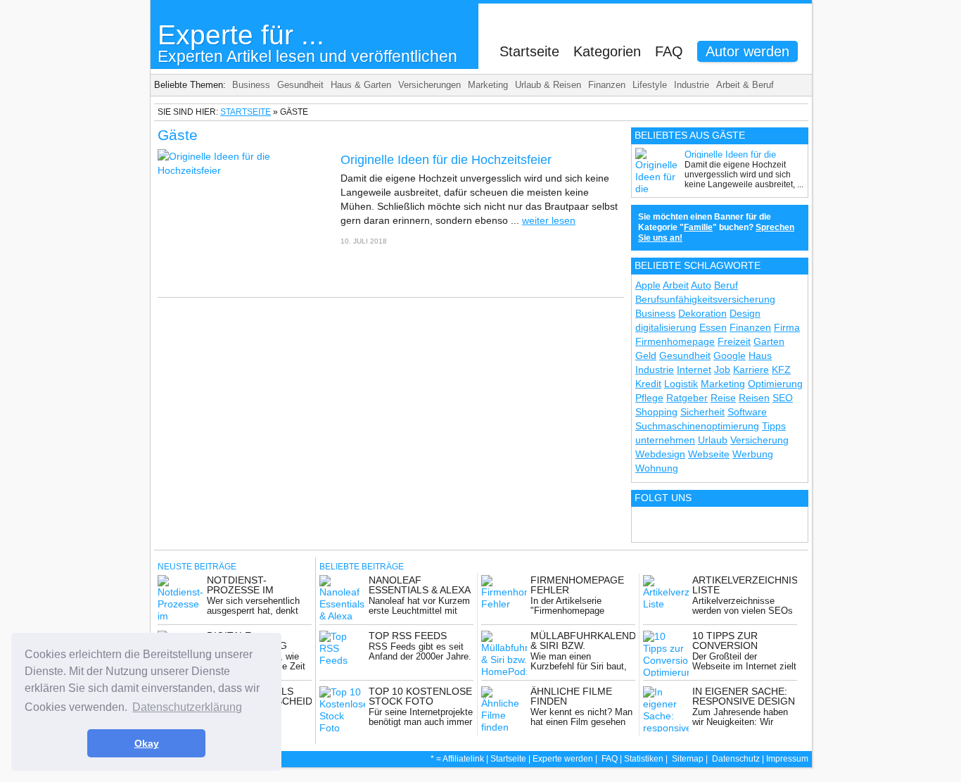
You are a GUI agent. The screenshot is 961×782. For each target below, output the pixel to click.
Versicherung (759, 440)
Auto (701, 285)
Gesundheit (300, 85)
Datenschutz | (739, 759)
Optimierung (775, 383)
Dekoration (702, 313)
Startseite (529, 51)
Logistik (681, 383)
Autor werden (747, 51)
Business (251, 85)
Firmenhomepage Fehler (577, 584)
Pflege (649, 397)
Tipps (774, 425)
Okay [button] (146, 743)
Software (747, 411)
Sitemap (688, 759)
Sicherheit (702, 411)
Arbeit (676, 285)
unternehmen (665, 440)
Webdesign (660, 454)
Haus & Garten (361, 85)
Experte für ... (307, 42)
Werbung (752, 454)
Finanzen (606, 85)
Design (745, 313)
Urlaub (712, 440)
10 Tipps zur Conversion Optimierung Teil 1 (743, 645)
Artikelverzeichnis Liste (745, 584)
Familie (698, 227)
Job (722, 369)
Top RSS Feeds (408, 635)
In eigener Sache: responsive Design (743, 696)
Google (729, 355)
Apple (648, 285)
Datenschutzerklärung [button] (187, 707)
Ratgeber (687, 397)
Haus (760, 355)
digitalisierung (665, 327)
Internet (694, 369)
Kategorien (607, 51)
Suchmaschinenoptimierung (697, 425)
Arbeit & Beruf (745, 85)
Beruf (726, 285)
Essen (713, 327)
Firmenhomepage (675, 341)
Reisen (754, 397)
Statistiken (643, 759)
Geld (645, 355)
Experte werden (563, 759)
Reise (723, 397)
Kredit (648, 383)
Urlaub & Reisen (548, 85)
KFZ (781, 369)
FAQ (669, 51)
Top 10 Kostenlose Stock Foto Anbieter (420, 701)
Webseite (709, 454)
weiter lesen (548, 220)
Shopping (656, 411)
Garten (768, 341)
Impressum (787, 759)
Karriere (751, 369)
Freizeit (734, 341)
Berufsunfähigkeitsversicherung (705, 299)
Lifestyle (649, 85)
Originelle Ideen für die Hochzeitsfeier (448, 160)
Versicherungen (429, 85)
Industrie (691, 85)
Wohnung (656, 468)
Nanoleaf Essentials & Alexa (420, 584)
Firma (787, 327)
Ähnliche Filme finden (571, 696)
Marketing (488, 85)
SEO (782, 397)
